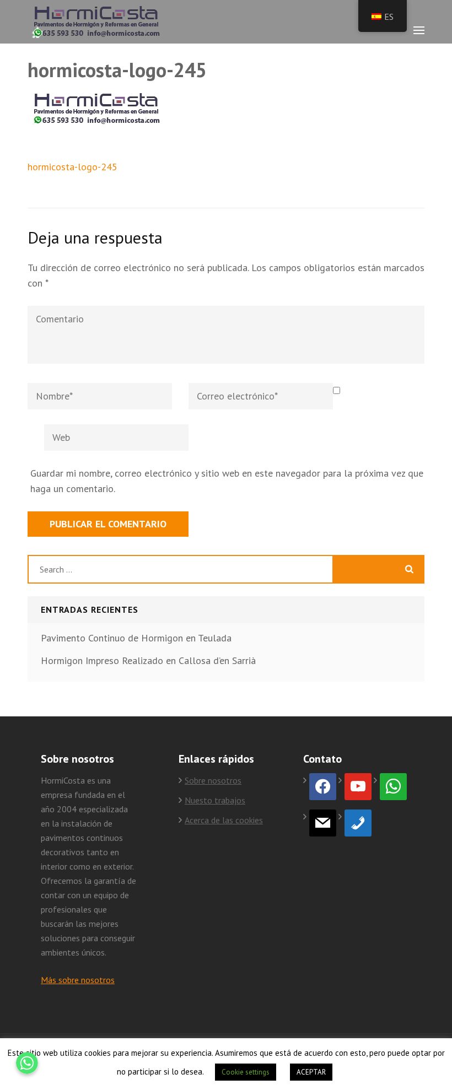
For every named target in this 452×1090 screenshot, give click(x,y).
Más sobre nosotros (78, 979)
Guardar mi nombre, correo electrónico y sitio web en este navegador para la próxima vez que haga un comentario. (226, 481)
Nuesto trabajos (215, 800)
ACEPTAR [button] (311, 1072)
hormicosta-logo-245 (72, 166)
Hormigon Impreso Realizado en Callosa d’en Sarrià (148, 660)
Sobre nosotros (213, 780)
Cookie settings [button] (246, 1072)
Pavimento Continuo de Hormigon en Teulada (136, 638)
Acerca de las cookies (224, 819)
